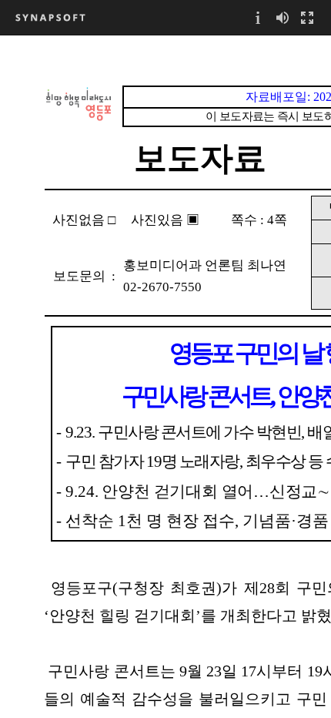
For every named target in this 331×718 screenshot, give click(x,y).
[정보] (258, 17)
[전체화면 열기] (307, 17)
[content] (165, 376)
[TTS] (282, 17)
